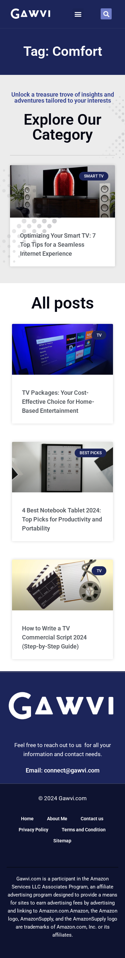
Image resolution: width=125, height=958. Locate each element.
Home (27, 818)
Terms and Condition (84, 829)
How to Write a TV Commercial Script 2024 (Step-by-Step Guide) (54, 637)
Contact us (92, 818)
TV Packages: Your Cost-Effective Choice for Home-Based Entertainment (58, 401)
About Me (57, 818)
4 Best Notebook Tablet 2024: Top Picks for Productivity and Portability (62, 519)
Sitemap (62, 840)
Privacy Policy (33, 829)
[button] (78, 13)
